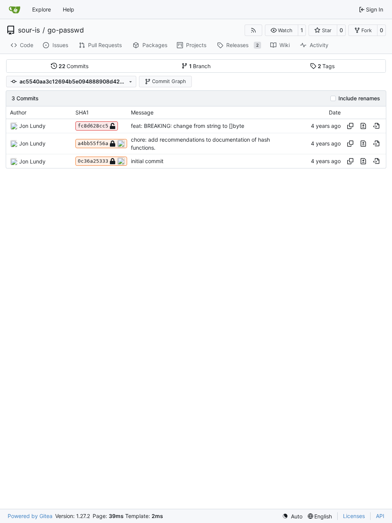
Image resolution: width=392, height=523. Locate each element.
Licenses (354, 516)
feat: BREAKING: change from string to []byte (187, 126)
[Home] (14, 9)
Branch (200, 66)
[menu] (292, 516)
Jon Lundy (32, 126)
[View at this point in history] (376, 126)
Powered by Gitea (30, 516)
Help (68, 9)
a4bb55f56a (93, 143)
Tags (326, 66)
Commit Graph (169, 81)
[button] (281, 30)
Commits (74, 66)
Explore (41, 9)
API (380, 516)
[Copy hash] (350, 126)
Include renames (359, 98)
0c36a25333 (93, 161)
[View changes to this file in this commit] (363, 126)
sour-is (29, 30)
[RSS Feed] (253, 30)
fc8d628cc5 (93, 126)
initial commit (147, 161)
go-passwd (65, 30)
